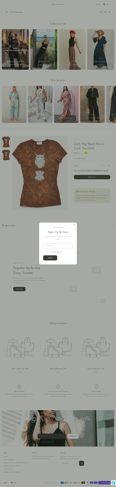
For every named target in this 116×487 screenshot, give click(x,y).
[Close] (74, 225)
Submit (50, 258)
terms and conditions (56, 252)
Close (66, 258)
